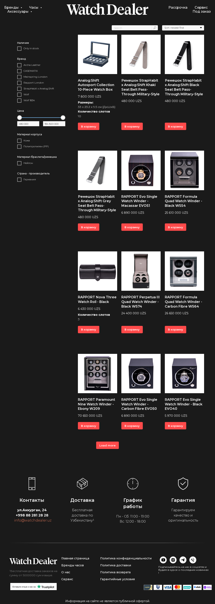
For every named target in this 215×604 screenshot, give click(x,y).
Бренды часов (72, 565)
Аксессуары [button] (18, 11)
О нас (65, 572)
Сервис (201, 7)
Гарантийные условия (117, 579)
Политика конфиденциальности (126, 558)
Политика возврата (115, 572)
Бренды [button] (12, 7)
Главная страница (75, 558)
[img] (33, 560)
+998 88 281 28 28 (32, 515)
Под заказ (202, 11)
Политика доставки (115, 565)
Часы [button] (34, 7)
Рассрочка (177, 7)
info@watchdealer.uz (32, 520)
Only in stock (31, 48)
